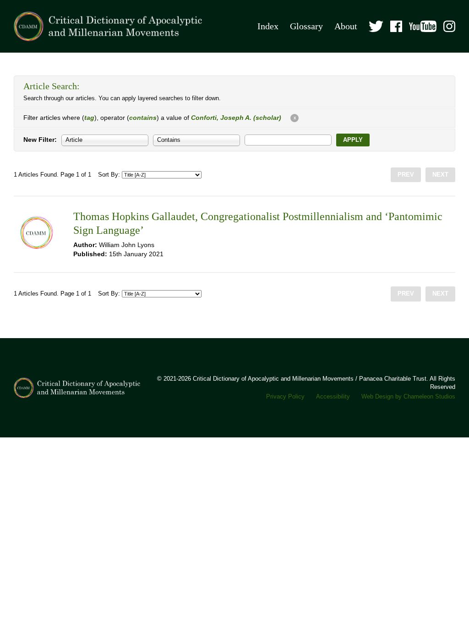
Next (440, 175)
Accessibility (333, 396)
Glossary (306, 26)
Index (267, 26)
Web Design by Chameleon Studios (408, 396)
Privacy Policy (285, 396)
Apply (353, 140)
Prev (406, 175)
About (345, 26)
